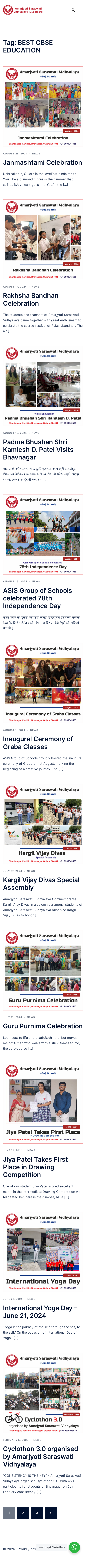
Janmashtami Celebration (42, 162)
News (36, 153)
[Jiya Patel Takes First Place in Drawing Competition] (43, 1103)
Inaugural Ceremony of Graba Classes (38, 742)
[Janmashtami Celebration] (43, 106)
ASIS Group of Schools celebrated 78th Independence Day (37, 598)
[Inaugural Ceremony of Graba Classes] (43, 683)
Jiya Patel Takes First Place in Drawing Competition (35, 1167)
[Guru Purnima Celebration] (43, 970)
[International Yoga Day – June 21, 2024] (43, 1252)
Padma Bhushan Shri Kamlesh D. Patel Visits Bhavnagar (38, 449)
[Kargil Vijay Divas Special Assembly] (43, 824)
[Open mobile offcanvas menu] (81, 10)
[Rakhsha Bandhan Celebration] (43, 239)
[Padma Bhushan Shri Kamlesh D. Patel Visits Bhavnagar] (43, 386)
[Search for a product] (73, 10)
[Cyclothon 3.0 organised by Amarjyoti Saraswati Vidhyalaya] (43, 1392)
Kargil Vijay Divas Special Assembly (41, 883)
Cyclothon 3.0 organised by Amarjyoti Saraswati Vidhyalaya (40, 1456)
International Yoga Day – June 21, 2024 (40, 1312)
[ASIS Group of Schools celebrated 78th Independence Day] (43, 534)
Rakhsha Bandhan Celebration (31, 299)
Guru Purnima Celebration (43, 1026)
